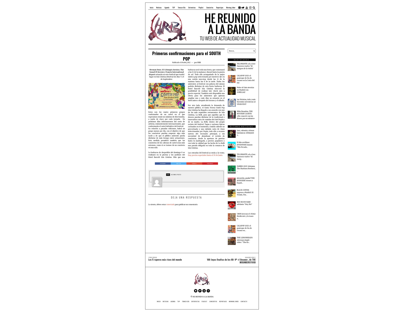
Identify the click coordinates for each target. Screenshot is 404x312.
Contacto (244, 301)
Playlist (204, 301)
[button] (253, 51)
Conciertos (213, 301)
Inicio (159, 301)
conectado (170, 205)
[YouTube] (247, 7)
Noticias (166, 301)
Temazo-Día (185, 301)
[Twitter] (243, 7)
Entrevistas (195, 301)
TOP (178, 301)
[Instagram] (250, 7)
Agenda (173, 301)
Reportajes (223, 301)
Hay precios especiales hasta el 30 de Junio (205, 155)
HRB (199, 62)
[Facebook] (239, 7)
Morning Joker (234, 301)
